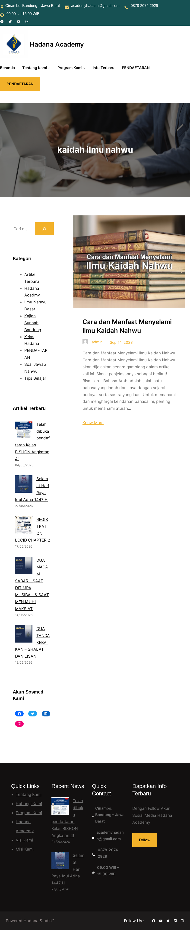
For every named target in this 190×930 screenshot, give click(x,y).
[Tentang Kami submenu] (49, 68)
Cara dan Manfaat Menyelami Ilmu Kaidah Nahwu (127, 326)
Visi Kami (24, 840)
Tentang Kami (28, 794)
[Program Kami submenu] (84, 68)
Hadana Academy (57, 44)
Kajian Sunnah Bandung (32, 322)
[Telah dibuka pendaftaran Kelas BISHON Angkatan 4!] (60, 807)
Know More (93, 422)
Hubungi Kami (29, 803)
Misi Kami (25, 849)
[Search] (44, 228)
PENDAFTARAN (20, 84)
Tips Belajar (35, 378)
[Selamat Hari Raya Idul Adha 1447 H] (60, 861)
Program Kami (29, 812)
